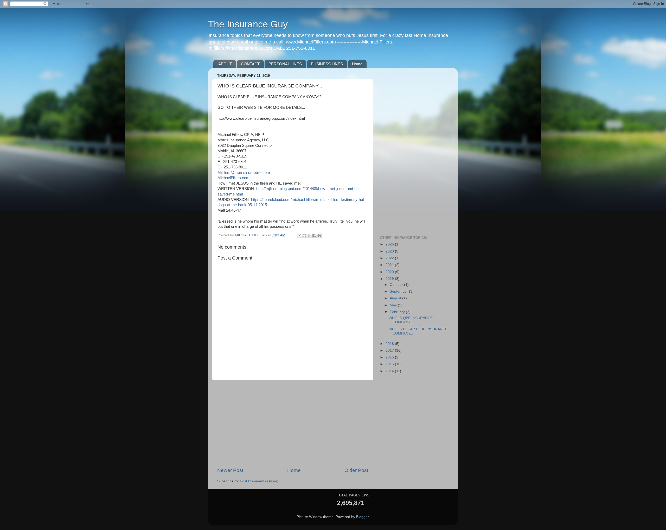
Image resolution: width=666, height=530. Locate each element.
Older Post (356, 470)
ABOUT (225, 64)
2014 (390, 371)
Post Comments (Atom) (259, 481)
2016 (390, 357)
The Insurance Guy (248, 24)
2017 (390, 350)
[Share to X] (309, 235)
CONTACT (250, 64)
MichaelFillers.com (233, 178)
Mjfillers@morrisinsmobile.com (243, 173)
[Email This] (299, 235)
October (397, 285)
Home (357, 64)
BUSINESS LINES (327, 64)
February (398, 312)
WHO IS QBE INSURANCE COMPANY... (411, 320)
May (394, 305)
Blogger (362, 517)
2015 (390, 364)
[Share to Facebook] (314, 235)
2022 (390, 258)
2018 (390, 344)
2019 (390, 279)
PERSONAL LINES (285, 64)
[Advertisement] (292, 423)
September (399, 291)
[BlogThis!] (304, 235)
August (396, 298)
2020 (390, 272)
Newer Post (230, 470)
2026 (390, 244)
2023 (390, 251)
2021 (390, 265)
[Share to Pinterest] (319, 235)
